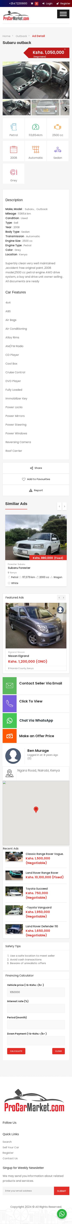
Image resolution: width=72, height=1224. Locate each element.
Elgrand (12, 652)
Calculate (16, 1051)
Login (48, 3)
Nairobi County (18, 668)
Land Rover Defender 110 (42, 926)
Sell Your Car (11, 1147)
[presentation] (59, 506)
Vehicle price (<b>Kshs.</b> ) (25, 985)
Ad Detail (38, 36)
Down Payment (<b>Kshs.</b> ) (27, 1033)
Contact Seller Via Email (40, 683)
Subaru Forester (19, 568)
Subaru (30, 209)
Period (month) (17, 1017)
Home (6, 36)
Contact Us (10, 1158)
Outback (21, 36)
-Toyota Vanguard (39, 907)
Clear (58, 1051)
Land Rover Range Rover (42, 873)
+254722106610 (18, 3)
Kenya (23, 254)
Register (65, 3)
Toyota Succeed (37, 888)
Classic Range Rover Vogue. (44, 854)
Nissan (21, 652)
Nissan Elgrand (18, 656)
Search (7, 1142)
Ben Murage (38, 750)
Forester (12, 564)
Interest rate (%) (18, 1001)
